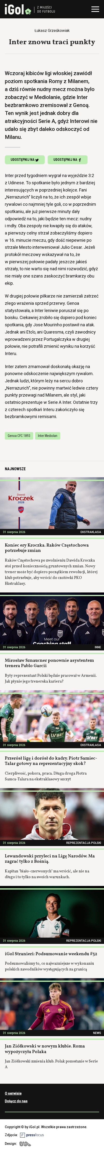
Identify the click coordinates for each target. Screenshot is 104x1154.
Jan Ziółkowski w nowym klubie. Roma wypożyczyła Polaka (45, 1049)
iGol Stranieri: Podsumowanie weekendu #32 (51, 954)
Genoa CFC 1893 (19, 436)
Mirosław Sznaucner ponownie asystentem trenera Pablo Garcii (49, 663)
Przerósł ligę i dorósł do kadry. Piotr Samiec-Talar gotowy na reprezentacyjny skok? (51, 761)
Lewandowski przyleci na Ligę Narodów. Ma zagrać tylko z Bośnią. (50, 859)
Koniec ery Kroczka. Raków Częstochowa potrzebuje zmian (47, 548)
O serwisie (13, 1093)
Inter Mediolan (47, 436)
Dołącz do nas (16, 1101)
